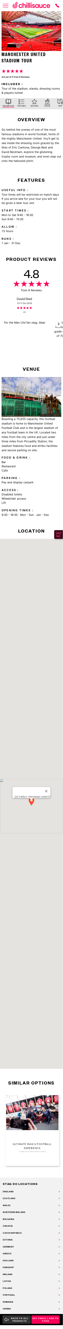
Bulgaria (8, 1219)
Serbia (7, 1308)
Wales (7, 1205)
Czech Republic (12, 1233)
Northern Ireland (14, 1212)
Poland (7, 1288)
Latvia (7, 1281)
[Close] (46, 791)
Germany (8, 1246)
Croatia (8, 1226)
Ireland (7, 1274)
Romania (8, 1302)
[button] (58, 323)
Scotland (9, 1198)
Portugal (9, 1295)
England (8, 1191)
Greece (7, 1253)
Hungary (8, 1267)
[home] (31, 6)
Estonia (8, 1239)
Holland (8, 1260)
